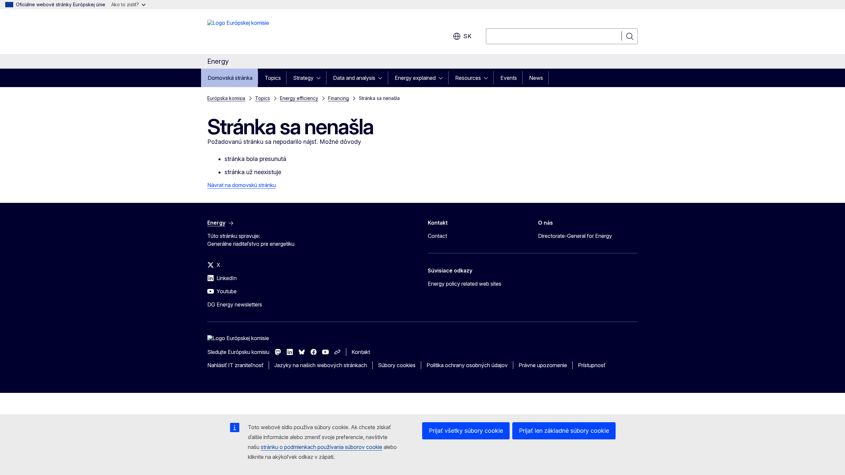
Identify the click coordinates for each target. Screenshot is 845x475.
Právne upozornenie (543, 365)
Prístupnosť (591, 365)
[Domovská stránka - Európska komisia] (238, 33)
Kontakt (361, 352)
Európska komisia (226, 98)
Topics (273, 78)
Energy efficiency (299, 98)
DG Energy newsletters (234, 304)
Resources (468, 78)
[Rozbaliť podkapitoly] (320, 78)
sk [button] (467, 36)
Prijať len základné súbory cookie (564, 430)
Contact (437, 236)
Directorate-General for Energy (575, 236)
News (536, 78)
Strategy (303, 78)
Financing (338, 98)
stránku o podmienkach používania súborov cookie (321, 447)
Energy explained (415, 78)
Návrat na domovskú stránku (241, 185)
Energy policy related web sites (464, 283)
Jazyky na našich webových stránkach (320, 365)
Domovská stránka (230, 78)
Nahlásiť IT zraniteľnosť (235, 365)
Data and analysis (354, 78)
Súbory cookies (397, 365)
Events (508, 78)
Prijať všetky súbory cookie (466, 430)
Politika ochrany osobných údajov (467, 365)
